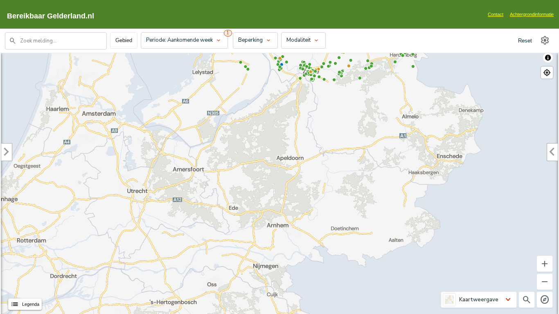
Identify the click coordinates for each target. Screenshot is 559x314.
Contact (495, 14)
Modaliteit (303, 40)
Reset (525, 41)
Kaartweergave (478, 299)
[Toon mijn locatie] (547, 72)
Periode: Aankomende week (184, 40)
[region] (279, 181)
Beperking (255, 40)
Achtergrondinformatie (532, 14)
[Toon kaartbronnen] (548, 58)
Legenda (25, 304)
